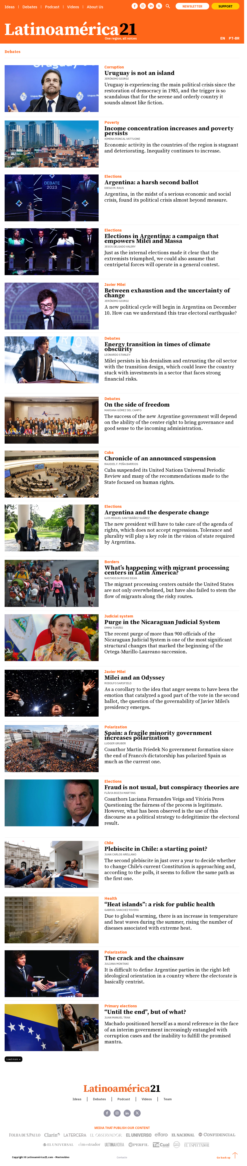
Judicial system (118, 616)
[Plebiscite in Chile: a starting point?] (52, 864)
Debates (112, 338)
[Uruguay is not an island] (52, 88)
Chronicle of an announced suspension (160, 459)
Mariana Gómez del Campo (122, 410)
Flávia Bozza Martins (120, 793)
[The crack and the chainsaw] (52, 973)
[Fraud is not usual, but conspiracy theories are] (52, 802)
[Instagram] (143, 6)
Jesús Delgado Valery (119, 246)
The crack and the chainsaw (144, 958)
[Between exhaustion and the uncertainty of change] (52, 306)
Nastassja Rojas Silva (120, 578)
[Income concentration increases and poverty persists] (52, 143)
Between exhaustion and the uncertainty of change (167, 293)
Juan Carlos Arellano (120, 854)
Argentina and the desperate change (156, 512)
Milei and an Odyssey (134, 678)
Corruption (114, 67)
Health (110, 898)
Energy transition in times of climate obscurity (157, 347)
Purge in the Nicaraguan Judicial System (162, 622)
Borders (111, 562)
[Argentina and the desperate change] (52, 528)
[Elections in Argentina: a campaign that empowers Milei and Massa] (52, 251)
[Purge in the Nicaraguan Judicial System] (52, 637)
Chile (108, 843)
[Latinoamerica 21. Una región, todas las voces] (122, 1088)
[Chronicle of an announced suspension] (52, 474)
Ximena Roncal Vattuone (122, 139)
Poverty (111, 122)
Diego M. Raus (114, 188)
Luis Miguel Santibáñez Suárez (127, 518)
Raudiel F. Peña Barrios (121, 464)
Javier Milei (114, 285)
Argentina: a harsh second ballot (151, 182)
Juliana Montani (116, 963)
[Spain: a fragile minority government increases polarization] (52, 748)
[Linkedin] (151, 6)
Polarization (115, 727)
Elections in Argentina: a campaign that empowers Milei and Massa (161, 239)
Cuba (109, 453)
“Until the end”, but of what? (145, 1012)
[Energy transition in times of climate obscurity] (52, 359)
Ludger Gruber (115, 743)
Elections (113, 176)
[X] (159, 6)
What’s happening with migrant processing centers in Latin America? (166, 570)
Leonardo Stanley (117, 354)
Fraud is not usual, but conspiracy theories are (171, 787)
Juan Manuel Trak (117, 1017)
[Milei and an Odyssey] (52, 693)
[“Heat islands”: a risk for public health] (52, 919)
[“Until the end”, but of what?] (52, 1027)
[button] (167, 6)
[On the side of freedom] (52, 420)
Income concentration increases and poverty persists (169, 131)
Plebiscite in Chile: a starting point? (155, 849)
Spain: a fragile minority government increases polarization (158, 735)
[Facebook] (135, 6)
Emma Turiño (113, 627)
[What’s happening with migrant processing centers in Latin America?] (52, 583)
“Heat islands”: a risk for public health (159, 904)
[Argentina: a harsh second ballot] (52, 197)
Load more (12, 1059)
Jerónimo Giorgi (116, 78)
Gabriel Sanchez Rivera (121, 910)
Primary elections (120, 1006)
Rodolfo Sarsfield (117, 683)
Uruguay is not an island (139, 73)
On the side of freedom (137, 405)
